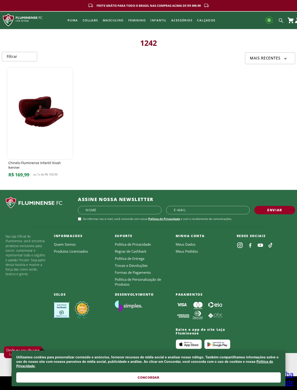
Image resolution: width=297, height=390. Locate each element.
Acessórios (181, 20)
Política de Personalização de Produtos (138, 281)
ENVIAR (274, 210)
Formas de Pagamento (133, 272)
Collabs (90, 20)
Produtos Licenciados (71, 251)
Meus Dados (185, 244)
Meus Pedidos (187, 251)
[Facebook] (250, 245)
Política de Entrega (129, 258)
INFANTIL (158, 20)
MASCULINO (113, 20)
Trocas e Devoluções (131, 265)
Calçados (206, 20)
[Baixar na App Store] (189, 344)
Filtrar (12, 56)
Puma (73, 20)
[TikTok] (270, 245)
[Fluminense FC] (38, 202)
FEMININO (137, 20)
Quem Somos (65, 244)
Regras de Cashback (130, 251)
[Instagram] (240, 245)
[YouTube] (260, 245)
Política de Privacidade (164, 219)
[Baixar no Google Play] (217, 344)
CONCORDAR (148, 377)
